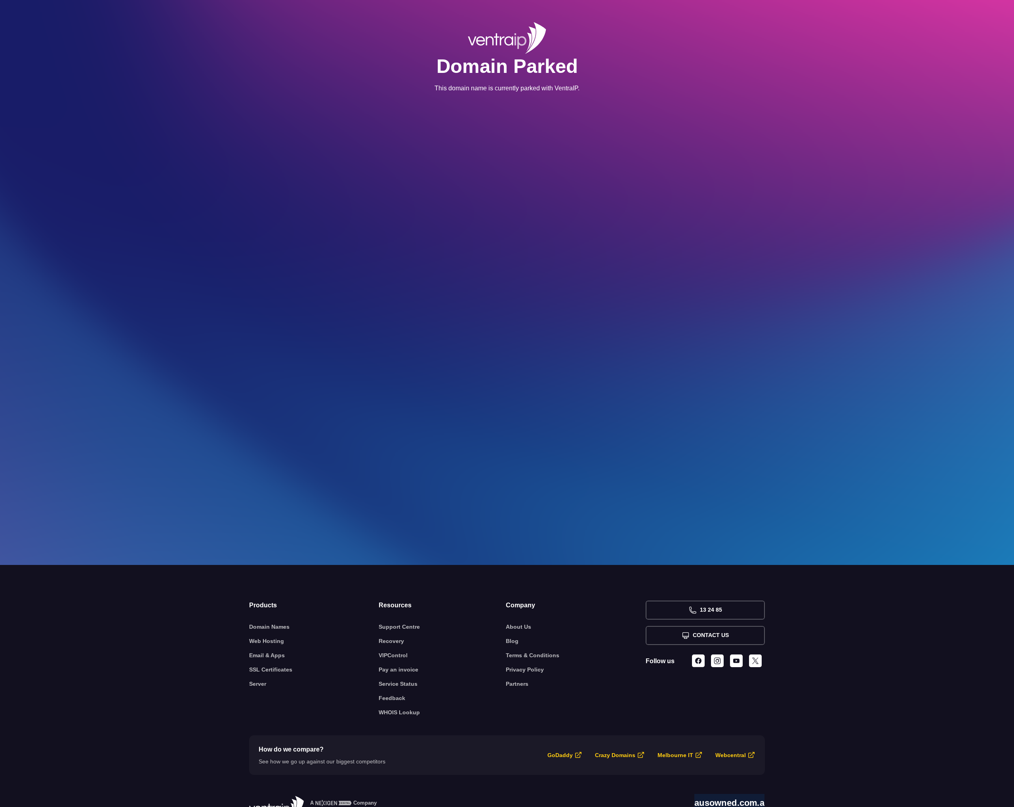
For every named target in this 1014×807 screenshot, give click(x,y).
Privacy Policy (525, 669)
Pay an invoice (398, 669)
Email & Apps (267, 655)
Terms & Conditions (532, 655)
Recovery (391, 641)
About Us (518, 627)
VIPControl (393, 655)
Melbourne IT (675, 755)
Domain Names (269, 627)
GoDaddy (560, 755)
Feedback (392, 698)
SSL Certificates (270, 669)
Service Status (398, 684)
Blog (512, 641)
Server (257, 684)
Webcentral (730, 755)
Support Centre (399, 627)
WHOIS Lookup (399, 712)
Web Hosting (266, 641)
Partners (517, 684)
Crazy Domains (615, 755)
